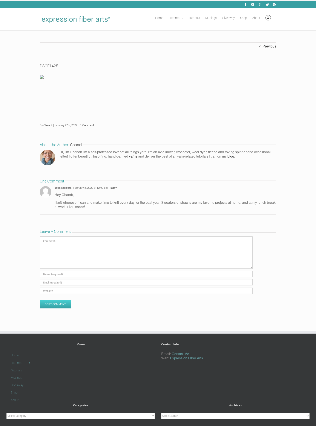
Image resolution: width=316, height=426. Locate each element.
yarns (133, 156)
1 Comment (87, 125)
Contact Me (180, 353)
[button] (268, 17)
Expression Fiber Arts (186, 358)
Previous (269, 46)
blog (230, 156)
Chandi (47, 125)
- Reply (112, 187)
